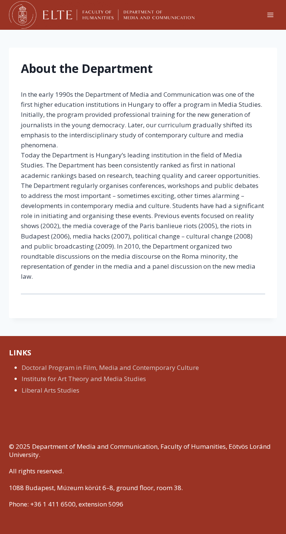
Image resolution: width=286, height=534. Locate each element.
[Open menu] (270, 14)
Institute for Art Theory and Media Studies (84, 378)
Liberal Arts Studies (50, 390)
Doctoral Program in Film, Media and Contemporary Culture (110, 367)
